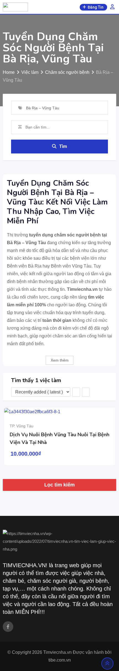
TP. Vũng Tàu (21, 426)
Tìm (63, 146)
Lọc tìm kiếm (59, 485)
